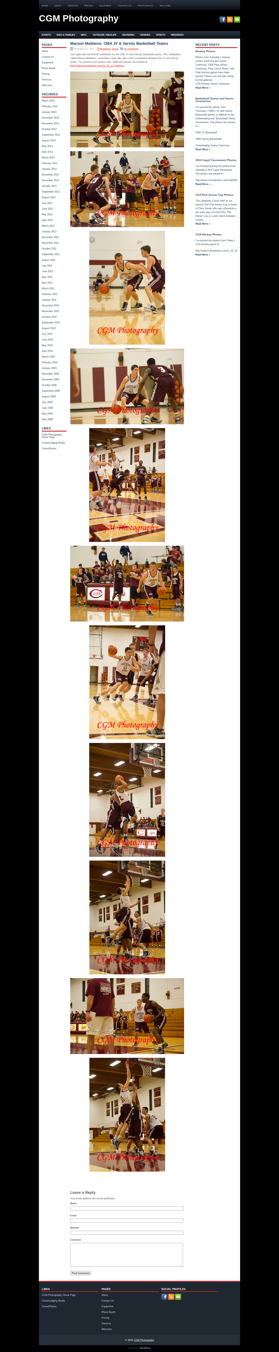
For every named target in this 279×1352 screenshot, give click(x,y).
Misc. (84, 35)
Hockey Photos (205, 51)
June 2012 (47, 208)
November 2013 (50, 123)
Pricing (88, 6)
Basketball (105, 49)
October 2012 (49, 186)
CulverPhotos (49, 448)
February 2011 (49, 294)
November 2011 (50, 242)
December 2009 (50, 373)
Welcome (165, 6)
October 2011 (49, 248)
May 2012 (47, 214)
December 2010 (50, 305)
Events (46, 35)
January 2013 (49, 168)
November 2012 (50, 180)
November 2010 (50, 311)
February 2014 (50, 106)
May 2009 (47, 413)
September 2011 (51, 254)
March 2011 (48, 288)
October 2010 (49, 316)
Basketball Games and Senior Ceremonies (214, 100)
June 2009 (47, 407)
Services (73, 6)
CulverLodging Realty (53, 442)
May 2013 (47, 146)
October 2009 (49, 385)
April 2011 (47, 282)
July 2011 (47, 265)
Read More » (202, 87)
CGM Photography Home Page (52, 436)
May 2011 (47, 277)
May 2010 (47, 345)
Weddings (177, 35)
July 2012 (47, 203)
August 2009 (49, 396)
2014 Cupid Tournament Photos (215, 160)
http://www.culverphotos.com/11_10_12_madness (97, 65)
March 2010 (48, 356)
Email (73, 1215)
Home (45, 6)
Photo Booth (145, 6)
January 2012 (49, 231)
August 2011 (48, 260)
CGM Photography (79, 18)
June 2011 (47, 271)
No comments (131, 49)
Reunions (128, 35)
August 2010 (49, 328)
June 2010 (47, 339)
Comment (75, 1240)
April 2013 (47, 151)
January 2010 (49, 368)
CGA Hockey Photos (208, 234)
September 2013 (51, 134)
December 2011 (50, 237)
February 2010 (50, 362)
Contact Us (124, 6)
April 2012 (47, 220)
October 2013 (49, 129)
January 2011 (49, 299)
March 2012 (48, 225)
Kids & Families (66, 35)
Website (74, 1227)
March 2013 (48, 157)
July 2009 (47, 402)
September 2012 (51, 191)
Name (73, 1203)
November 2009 (50, 379)
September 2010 (51, 322)
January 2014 (49, 112)
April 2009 (47, 419)
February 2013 (50, 163)
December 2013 (50, 117)
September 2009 (51, 390)
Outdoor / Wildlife (105, 35)
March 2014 (48, 100)
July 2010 (47, 333)
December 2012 (50, 174)
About (57, 6)
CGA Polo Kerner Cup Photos (214, 194)
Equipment (105, 6)
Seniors (145, 35)
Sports (160, 35)
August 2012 (49, 197)
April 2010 (47, 351)
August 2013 (49, 140)
